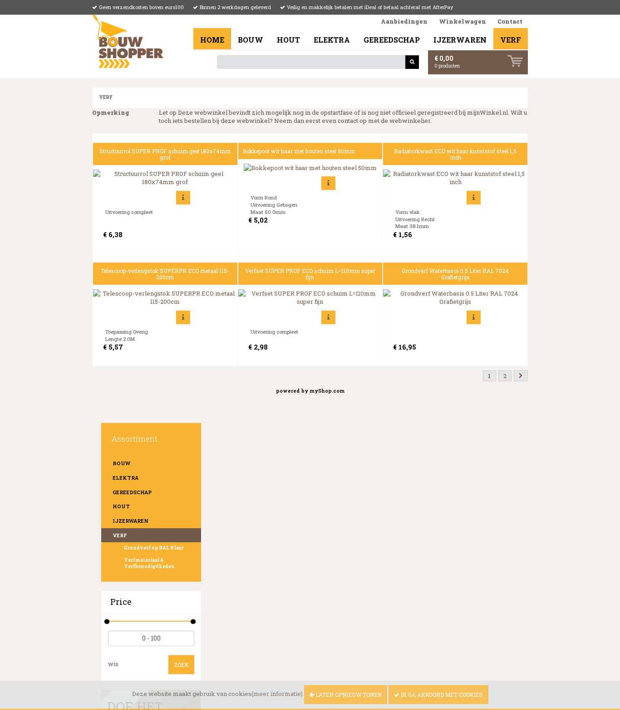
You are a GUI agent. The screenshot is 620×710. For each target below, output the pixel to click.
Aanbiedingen (404, 21)
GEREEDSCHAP (392, 39)
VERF (510, 39)
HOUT (288, 39)
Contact (509, 21)
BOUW (250, 39)
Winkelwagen (462, 21)
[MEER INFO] (183, 197)
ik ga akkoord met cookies (441, 694)
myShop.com (327, 391)
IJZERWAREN (460, 39)
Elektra (125, 477)
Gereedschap (132, 492)
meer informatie (277, 694)
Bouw (121, 463)
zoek (181, 664)
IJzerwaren (130, 520)
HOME (212, 39)
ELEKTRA (332, 39)
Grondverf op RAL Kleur (154, 548)
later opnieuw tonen (348, 694)
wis (113, 664)
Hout (121, 506)
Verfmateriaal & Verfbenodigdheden (149, 563)
